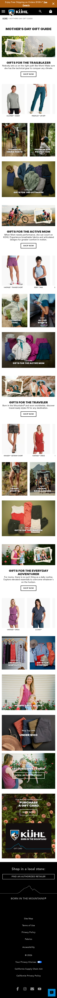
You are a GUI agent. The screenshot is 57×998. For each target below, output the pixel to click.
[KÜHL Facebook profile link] (18, 989)
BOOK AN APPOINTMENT (28, 775)
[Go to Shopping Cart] (50, 11)
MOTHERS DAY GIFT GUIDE (21, 18)
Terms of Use (28, 925)
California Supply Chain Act (28, 968)
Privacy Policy (28, 932)
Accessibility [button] (28, 947)
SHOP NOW (28, 74)
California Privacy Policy (28, 975)
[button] (3, 11)
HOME (5, 18)
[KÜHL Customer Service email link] (32, 989)
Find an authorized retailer (28, 876)
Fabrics (28, 939)
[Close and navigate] (53, 4)
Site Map (28, 918)
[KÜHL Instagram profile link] (25, 989)
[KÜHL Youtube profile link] (39, 989)
